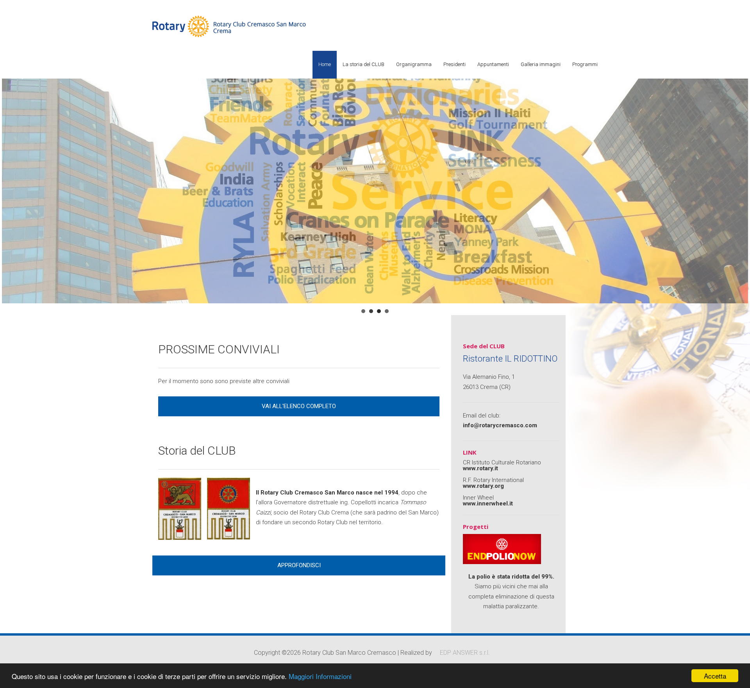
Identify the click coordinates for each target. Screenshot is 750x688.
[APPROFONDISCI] (298, 557)
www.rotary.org (483, 485)
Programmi (585, 64)
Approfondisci (299, 565)
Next (740, 178)
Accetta (715, 676)
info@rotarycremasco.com (500, 425)
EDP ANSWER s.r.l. (465, 652)
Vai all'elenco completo (299, 406)
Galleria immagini (541, 64)
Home (324, 64)
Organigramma (414, 64)
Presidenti (454, 64)
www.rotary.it (480, 468)
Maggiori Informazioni (320, 676)
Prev (10, 178)
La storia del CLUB (363, 64)
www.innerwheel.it (488, 503)
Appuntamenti (493, 64)
